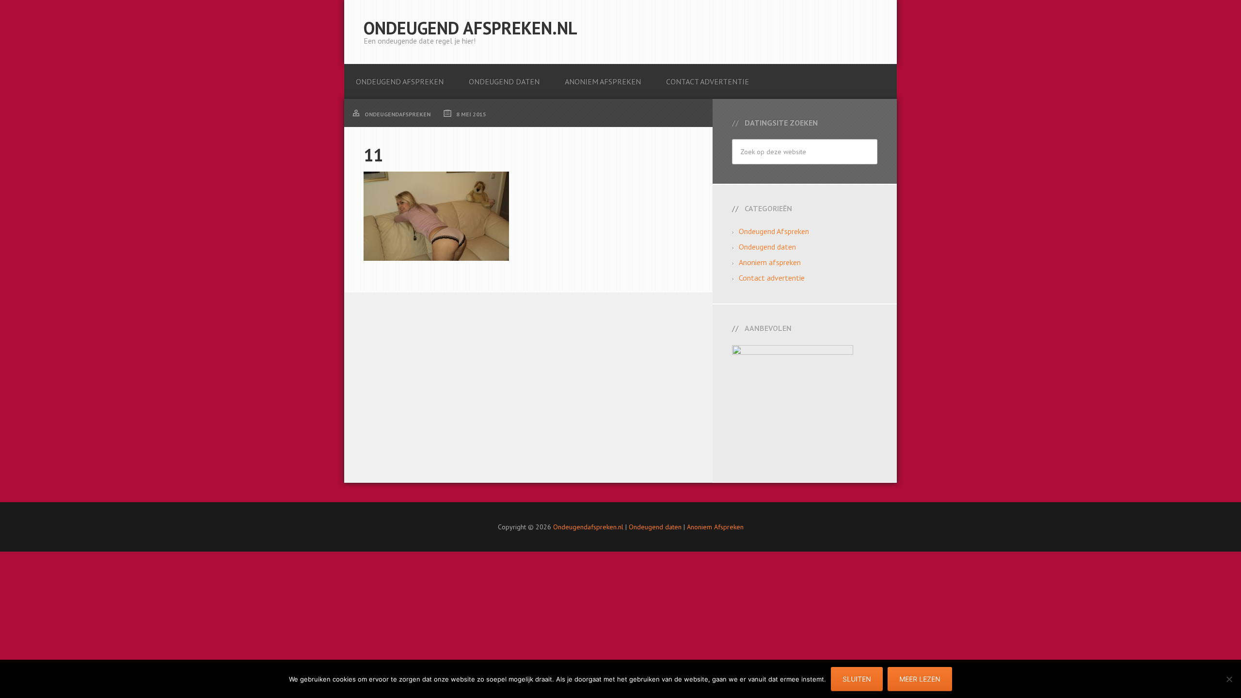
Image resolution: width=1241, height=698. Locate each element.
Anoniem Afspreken (715, 527)
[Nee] (1229, 679)
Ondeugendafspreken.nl (588, 527)
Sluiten (857, 679)
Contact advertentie (772, 278)
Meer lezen (919, 679)
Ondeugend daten (767, 247)
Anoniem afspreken (770, 262)
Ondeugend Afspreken (774, 231)
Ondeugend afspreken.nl (470, 27)
